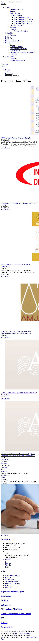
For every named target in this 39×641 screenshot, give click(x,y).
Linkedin (4, 467)
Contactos (4, 64)
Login (3, 66)
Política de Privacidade (22, 633)
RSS (6, 567)
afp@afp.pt (14, 549)
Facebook (4, 471)
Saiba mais (29, 637)
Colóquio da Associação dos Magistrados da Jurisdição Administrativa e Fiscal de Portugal (16, 332)
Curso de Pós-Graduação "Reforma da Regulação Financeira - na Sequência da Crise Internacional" (18, 455)
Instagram (8, 563)
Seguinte (4, 464)
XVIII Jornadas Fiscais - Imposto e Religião (16, 138)
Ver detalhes (5, 148)
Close (3, 477)
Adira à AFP (5, 475)
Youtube (8, 565)
